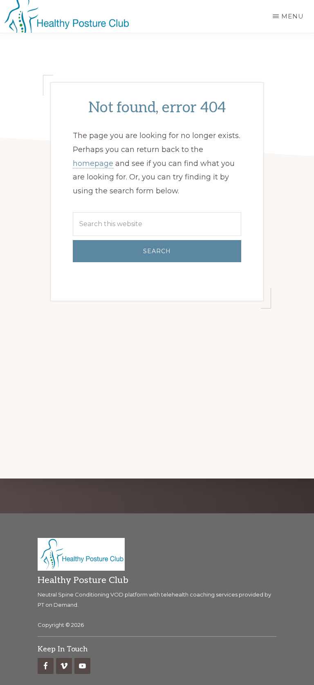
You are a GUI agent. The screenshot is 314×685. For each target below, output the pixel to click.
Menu (292, 16)
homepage (93, 163)
